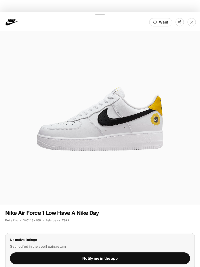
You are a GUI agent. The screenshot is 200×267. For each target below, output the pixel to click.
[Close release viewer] (192, 22)
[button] (100, 117)
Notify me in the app (100, 258)
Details (11, 220)
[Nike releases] (12, 22)
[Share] (180, 22)
